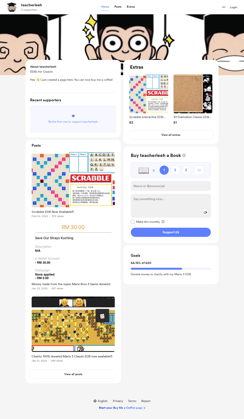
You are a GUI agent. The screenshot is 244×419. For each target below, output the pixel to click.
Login (233, 7)
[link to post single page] (73, 185)
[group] (149, 99)
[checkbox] (145, 221)
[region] (170, 102)
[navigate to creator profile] (11, 7)
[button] (105, 7)
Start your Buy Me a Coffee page (120, 407)
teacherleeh (31, 5)
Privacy (118, 401)
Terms (132, 401)
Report (145, 401)
